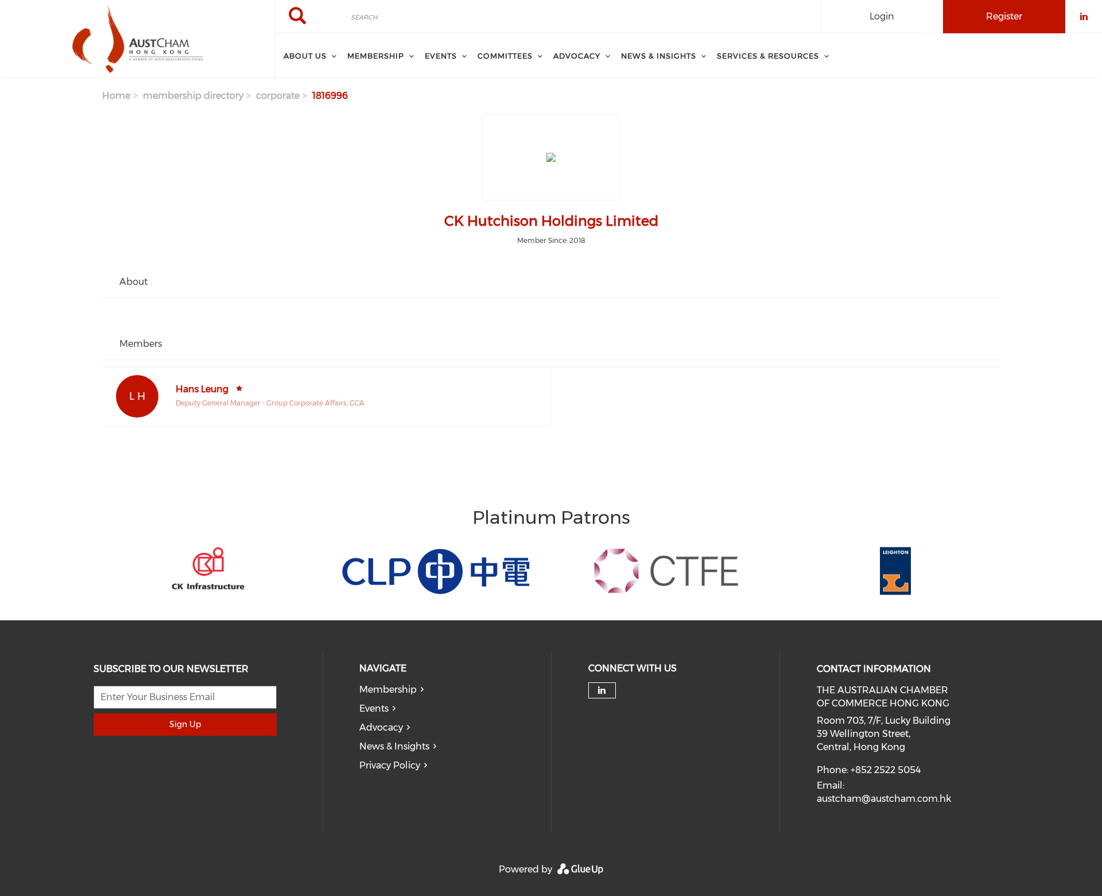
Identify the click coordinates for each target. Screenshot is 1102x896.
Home (116, 95)
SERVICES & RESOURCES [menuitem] (768, 55)
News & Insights (394, 746)
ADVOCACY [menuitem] (576, 55)
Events (374, 708)
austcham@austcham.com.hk (884, 798)
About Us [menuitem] (305, 55)
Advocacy (381, 727)
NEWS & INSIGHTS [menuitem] (658, 55)
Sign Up (185, 724)
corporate (278, 95)
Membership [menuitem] (375, 55)
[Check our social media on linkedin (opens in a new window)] (602, 690)
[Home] (137, 39)
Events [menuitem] (441, 55)
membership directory (193, 95)
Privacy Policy (389, 765)
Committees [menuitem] (505, 55)
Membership (388, 689)
